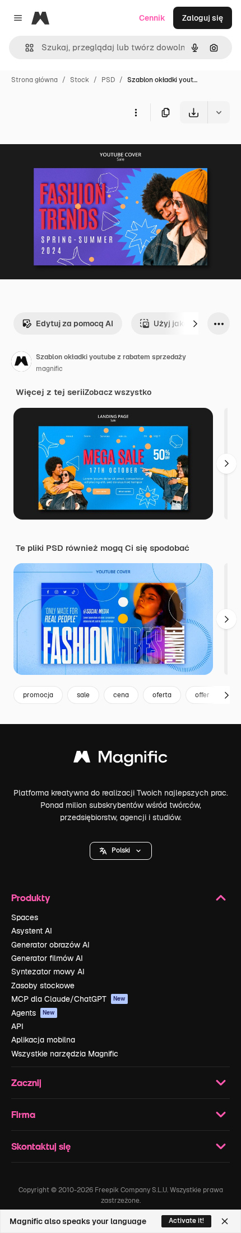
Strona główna (34, 79)
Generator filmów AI (47, 958)
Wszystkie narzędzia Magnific (64, 1054)
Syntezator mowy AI (48, 972)
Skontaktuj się (41, 1146)
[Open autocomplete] (25, 48)
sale (83, 695)
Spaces (24, 917)
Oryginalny (77, 149)
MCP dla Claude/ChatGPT (68, 999)
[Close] (224, 1221)
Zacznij (26, 1082)
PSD (108, 79)
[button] (121, 851)
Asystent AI (31, 931)
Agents (33, 1013)
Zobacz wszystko (118, 392)
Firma (23, 1114)
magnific (49, 368)
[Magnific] (120, 759)
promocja (38, 695)
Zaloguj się (202, 18)
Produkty (30, 897)
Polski (121, 850)
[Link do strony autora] (21, 363)
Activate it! (186, 1220)
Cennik (152, 18)
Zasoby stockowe (43, 985)
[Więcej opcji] (135, 112)
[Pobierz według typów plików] (218, 112)
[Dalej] (195, 323)
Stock (79, 79)
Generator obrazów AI (50, 945)
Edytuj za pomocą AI (74, 323)
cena (121, 695)
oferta (162, 695)
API (17, 1026)
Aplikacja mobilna (43, 1040)
